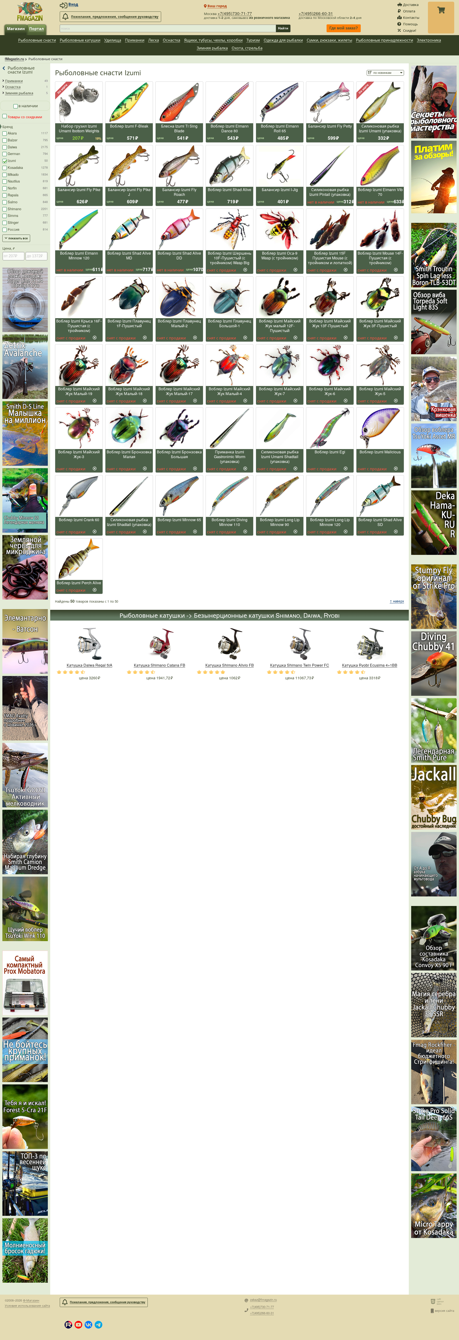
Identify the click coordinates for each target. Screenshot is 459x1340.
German (28, 153)
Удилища (112, 40)
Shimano (28, 208)
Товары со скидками (24, 116)
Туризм (253, 40)
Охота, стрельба (247, 48)
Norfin (28, 187)
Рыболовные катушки (80, 40)
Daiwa (28, 146)
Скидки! (409, 30)
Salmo (28, 201)
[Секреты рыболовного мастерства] (434, 102)
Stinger (28, 222)
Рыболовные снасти (37, 40)
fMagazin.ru (14, 58)
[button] (68, 1325)
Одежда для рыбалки (283, 40)
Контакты (411, 17)
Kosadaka (28, 167)
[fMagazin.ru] (30, 11)
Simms (28, 215)
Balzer (28, 139)
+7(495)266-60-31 (316, 13)
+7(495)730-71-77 (235, 13)
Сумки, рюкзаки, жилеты (329, 40)
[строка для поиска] (168, 28)
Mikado (28, 174)
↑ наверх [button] (397, 601)
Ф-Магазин (31, 1300)
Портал (36, 28)
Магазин (16, 28)
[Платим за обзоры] (434, 177)
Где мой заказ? (343, 28)
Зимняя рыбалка (212, 48)
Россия (28, 229)
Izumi (28, 160)
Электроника (429, 40)
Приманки (134, 40)
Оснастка (171, 40)
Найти (283, 28)
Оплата (409, 10)
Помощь (410, 23)
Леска (153, 40)
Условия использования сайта (27, 1305)
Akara (28, 132)
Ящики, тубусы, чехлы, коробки (213, 40)
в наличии (28, 105)
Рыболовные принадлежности (384, 40)
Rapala (28, 194)
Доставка (411, 4)
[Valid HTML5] (434, 1301)
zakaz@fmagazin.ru (263, 1300)
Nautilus (28, 180)
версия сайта (444, 1310)
